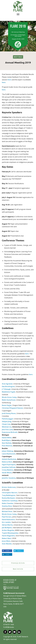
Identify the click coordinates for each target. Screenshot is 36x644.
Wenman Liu (6, 427)
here (9, 80)
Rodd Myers (6, 440)
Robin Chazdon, (8, 503)
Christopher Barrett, (10, 493)
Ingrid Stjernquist (9, 464)
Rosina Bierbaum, (8, 498)
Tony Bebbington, (9, 495)
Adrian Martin (7, 525)
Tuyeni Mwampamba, (10, 533)
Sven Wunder (7, 544)
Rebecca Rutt (7, 462)
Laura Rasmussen (8, 454)
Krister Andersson (9, 487)
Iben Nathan (7, 443)
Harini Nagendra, (9, 536)
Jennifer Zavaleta (8, 478)
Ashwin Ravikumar (9, 459)
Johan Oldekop (7, 451)
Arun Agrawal (7, 384)
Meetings (18, 57)
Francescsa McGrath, (10, 432)
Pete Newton (7, 446)
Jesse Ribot (6, 541)
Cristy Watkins (7, 470)
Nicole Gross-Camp (9, 514)
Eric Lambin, (7, 522)
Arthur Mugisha (8, 530)
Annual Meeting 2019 (18, 62)
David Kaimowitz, (9, 519)
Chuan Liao (6, 424)
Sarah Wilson (7, 473)
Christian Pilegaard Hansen (12, 408)
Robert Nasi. (7, 538)
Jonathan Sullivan (8, 467)
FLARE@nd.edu (8, 627)
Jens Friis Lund (7, 429)
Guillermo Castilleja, (10, 501)
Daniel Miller (7, 438)
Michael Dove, (7, 511)
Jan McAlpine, (7, 528)
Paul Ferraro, (7, 517)
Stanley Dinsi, (7, 506)
